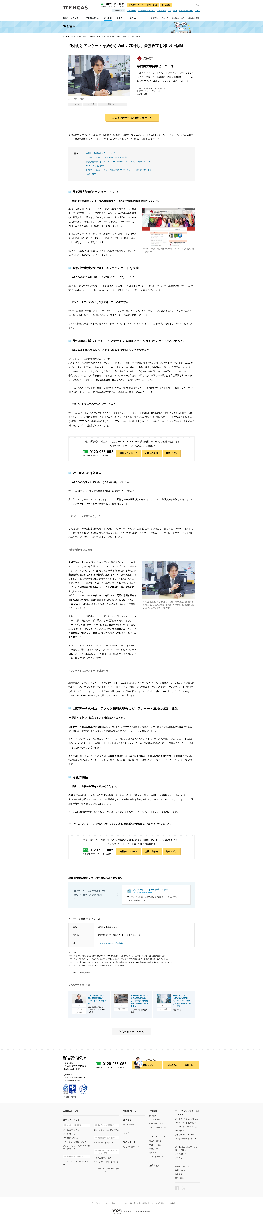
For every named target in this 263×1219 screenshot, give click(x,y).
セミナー (152, 1153)
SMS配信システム (70, 1138)
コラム (197, 11)
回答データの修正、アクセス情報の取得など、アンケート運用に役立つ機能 (118, 170)
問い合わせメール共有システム (106, 1130)
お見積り (178, 1174)
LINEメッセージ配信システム (75, 1142)
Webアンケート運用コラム (185, 1123)
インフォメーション (157, 1157)
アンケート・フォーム (146, 11)
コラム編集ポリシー (172, 1203)
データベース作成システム (104, 1143)
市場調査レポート (182, 1154)
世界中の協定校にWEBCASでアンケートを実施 (106, 157)
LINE (175, 11)
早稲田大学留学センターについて (100, 153)
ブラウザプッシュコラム (185, 1135)
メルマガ (178, 1158)
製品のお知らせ (155, 1141)
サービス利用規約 (157, 1203)
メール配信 (131, 11)
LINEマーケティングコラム (186, 1127)
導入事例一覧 (128, 1125)
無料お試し (166, 5)
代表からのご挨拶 (156, 1123)
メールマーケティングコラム (186, 1119)
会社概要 (152, 1116)
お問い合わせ (152, 5)
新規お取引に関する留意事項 (139, 1203)
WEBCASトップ (69, 36)
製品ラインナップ (70, 18)
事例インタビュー (156, 1145)
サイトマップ (88, 1203)
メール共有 (161, 11)
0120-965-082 (101, 452)
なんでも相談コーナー (132, 1147)
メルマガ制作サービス (103, 1158)
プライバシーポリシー (102, 1203)
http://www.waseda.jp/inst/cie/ (110, 943)
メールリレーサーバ (71, 1134)
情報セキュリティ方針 (119, 1203)
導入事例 (82, 36)
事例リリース (154, 1149)
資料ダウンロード (136, 5)
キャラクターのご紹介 (158, 1127)
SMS (169, 11)
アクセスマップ (155, 1119)
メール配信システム (71, 1130)
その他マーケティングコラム (186, 1139)
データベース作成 (186, 11)
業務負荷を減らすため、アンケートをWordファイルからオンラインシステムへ (120, 162)
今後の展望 (91, 174)
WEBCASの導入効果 (95, 166)
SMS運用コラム (181, 1131)
